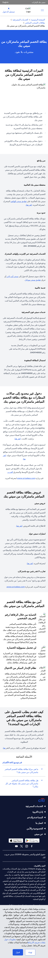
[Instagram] (26, 846)
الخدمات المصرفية (34, 806)
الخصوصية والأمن (35, 828)
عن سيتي (38, 834)
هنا (4, 748)
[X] (21, 846)
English (5, 2)
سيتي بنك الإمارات (38, 2)
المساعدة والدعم (35, 817)
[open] (42, 10)
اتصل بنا (39, 823)
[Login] (8, 8)
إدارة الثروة (38, 811)
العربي (10, 472)
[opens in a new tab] (32, 840)
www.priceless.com (26, 478)
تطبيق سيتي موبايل (33, 280)
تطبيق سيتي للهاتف (18, 201)
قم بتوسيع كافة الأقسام (12, 762)
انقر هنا (29, 205)
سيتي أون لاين (12, 276)
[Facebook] (31, 846)
